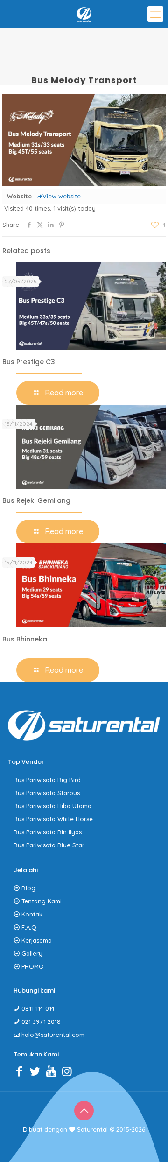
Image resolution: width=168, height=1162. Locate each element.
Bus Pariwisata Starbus (47, 792)
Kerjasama (36, 940)
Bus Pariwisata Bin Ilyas (48, 832)
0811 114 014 (38, 1008)
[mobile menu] (155, 14)
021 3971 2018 (41, 1021)
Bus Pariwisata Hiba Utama (52, 806)
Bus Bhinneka (24, 639)
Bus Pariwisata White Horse (53, 819)
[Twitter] (37, 1071)
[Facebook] (21, 1071)
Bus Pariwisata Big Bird (47, 779)
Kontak (31, 914)
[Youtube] (53, 1071)
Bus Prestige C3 (28, 361)
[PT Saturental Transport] (84, 14)
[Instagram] (69, 1071)
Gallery (31, 953)
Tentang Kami (41, 901)
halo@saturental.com (52, 1034)
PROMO (32, 966)
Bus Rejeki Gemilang (36, 500)
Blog (28, 888)
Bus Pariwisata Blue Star (49, 845)
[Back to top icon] (84, 1110)
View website (61, 196)
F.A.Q (28, 927)
